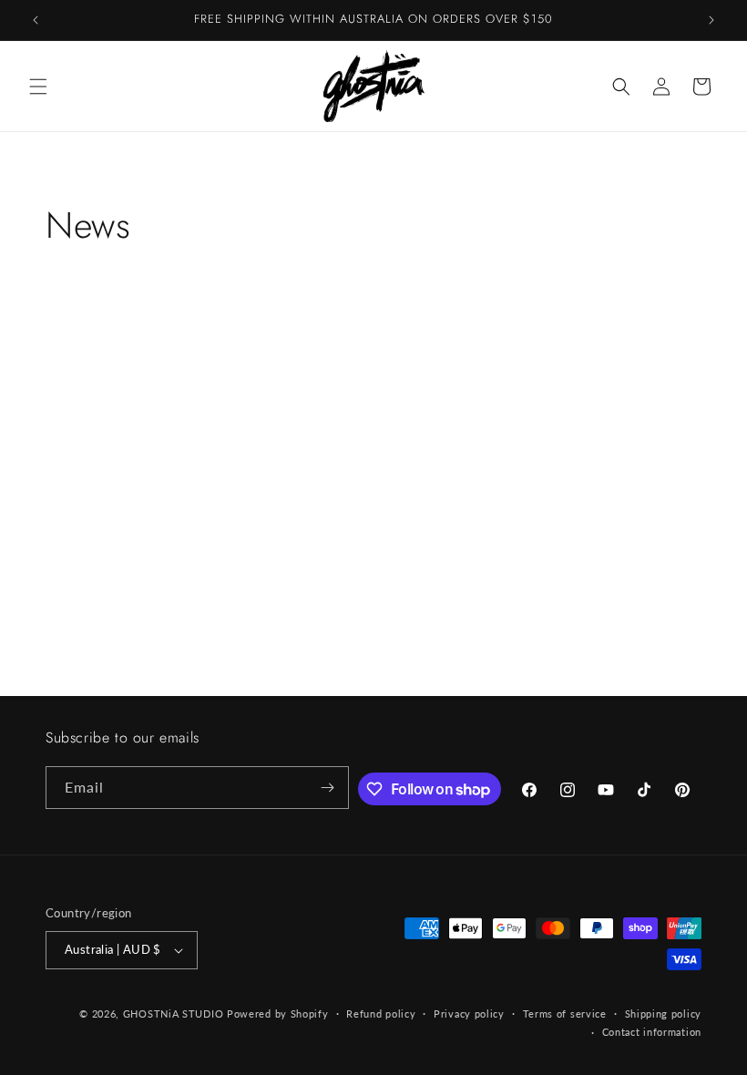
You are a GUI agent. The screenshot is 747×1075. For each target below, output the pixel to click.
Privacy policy (469, 1013)
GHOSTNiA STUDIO (173, 1013)
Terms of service (565, 1013)
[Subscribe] (328, 787)
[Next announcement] (711, 20)
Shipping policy (663, 1013)
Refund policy (380, 1013)
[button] (38, 87)
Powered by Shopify (278, 1013)
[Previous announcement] (35, 20)
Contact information (651, 1032)
